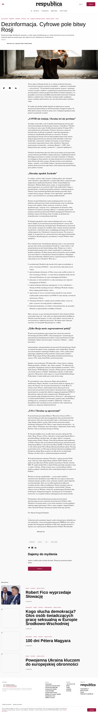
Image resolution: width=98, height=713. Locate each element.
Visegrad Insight (49, 690)
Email (67, 685)
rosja (46, 541)
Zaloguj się (91, 4)
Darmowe (81, 4)
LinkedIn (68, 689)
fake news (40, 541)
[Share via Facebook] (9, 88)
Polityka (23, 18)
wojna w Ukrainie (54, 541)
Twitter (68, 687)
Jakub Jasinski (28, 43)
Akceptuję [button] (92, 710)
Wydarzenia (45, 11)
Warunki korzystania (17, 704)
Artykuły (36, 11)
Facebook (68, 690)
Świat (57, 18)
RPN (28, 18)
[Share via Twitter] (4, 88)
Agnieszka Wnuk (19, 43)
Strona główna (50, 18)
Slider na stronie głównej (37, 18)
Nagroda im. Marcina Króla (52, 685)
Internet (17, 18)
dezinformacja (32, 541)
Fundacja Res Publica (51, 689)
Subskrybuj (39, 568)
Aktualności (4, 18)
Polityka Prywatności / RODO (53, 694)
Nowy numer (63, 11)
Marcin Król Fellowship (51, 687)
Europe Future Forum (51, 692)
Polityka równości (50, 697)
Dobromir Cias (10, 43)
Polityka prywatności (6, 704)
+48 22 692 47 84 (70, 684)
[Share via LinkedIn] (15, 88)
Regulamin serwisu (50, 695)
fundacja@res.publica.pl (86, 693)
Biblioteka (54, 11)
